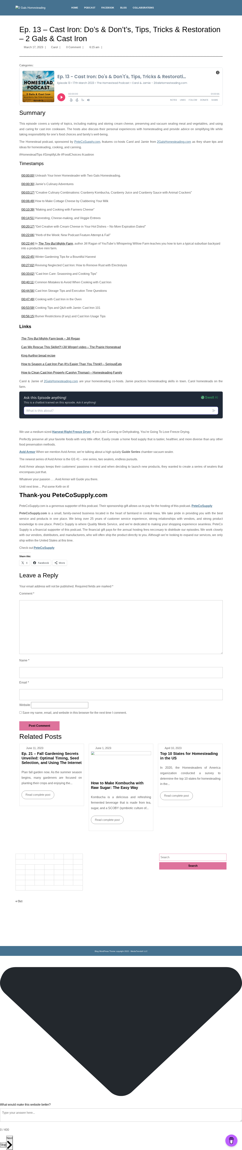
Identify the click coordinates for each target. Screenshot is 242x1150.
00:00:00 (28, 175)
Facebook (107, 7)
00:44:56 (28, 290)
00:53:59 (28, 307)
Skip (3, 1144)
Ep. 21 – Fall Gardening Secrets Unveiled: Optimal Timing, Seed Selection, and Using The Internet (52, 758)
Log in (19, 939)
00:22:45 (28, 256)
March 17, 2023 (33, 47)
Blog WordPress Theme (105, 951)
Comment (26, 593)
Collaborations (143, 7)
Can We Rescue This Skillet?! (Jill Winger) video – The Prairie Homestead (71, 347)
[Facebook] (224, 9)
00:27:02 (28, 265)
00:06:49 (28, 201)
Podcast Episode (97, 911)
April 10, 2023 (173, 748)
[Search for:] (192, 857)
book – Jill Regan (50, 338)
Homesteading (96, 881)
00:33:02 (28, 273)
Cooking (92, 856)
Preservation (95, 918)
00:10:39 (28, 209)
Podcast (89, 7)
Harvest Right (95, 875)
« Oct (19, 901)
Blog (123, 7)
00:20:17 (28, 226)
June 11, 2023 (34, 748)
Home (74, 7)
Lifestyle (92, 893)
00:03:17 (28, 192)
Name (24, 660)
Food (90, 868)
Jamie (91, 887)
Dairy (90, 862)
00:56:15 (28, 316)
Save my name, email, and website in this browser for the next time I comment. (74, 712)
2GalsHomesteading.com (174, 141)
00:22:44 (28, 243)
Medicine (93, 899)
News (91, 905)
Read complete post (36, 793)
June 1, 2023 (103, 748)
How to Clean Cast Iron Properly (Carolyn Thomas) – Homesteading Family (71, 372)
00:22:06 (28, 235)
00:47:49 (28, 299)
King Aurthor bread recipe (38, 355)
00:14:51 (28, 218)
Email (24, 682)
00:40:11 (27, 282)
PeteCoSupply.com (87, 141)
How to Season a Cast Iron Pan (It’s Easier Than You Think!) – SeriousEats (71, 364)
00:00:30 (28, 184)
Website (24, 705)
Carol (54, 47)
